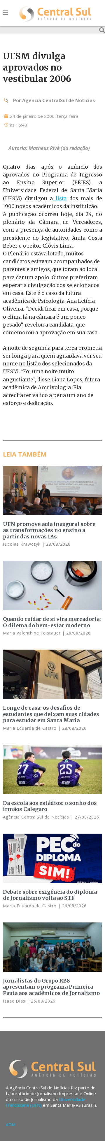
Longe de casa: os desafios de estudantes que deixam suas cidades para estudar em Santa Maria (51, 714)
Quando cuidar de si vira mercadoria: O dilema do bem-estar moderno (52, 622)
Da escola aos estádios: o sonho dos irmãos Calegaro (50, 806)
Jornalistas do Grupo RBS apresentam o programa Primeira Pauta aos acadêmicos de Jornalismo (51, 986)
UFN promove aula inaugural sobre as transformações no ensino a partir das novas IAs (49, 530)
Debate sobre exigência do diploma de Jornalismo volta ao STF (50, 895)
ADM (10, 1124)
